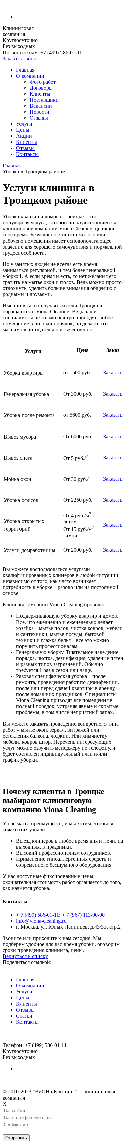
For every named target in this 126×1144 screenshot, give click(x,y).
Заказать (112, 372)
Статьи (24, 1016)
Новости (39, 112)
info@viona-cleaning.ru (41, 921)
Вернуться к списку (25, 956)
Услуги (24, 124)
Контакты (27, 154)
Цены (22, 130)
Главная (25, 70)
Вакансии (41, 106)
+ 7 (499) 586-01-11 (37, 915)
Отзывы (39, 118)
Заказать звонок (21, 58)
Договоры (41, 88)
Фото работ (43, 82)
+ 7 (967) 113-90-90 (83, 915)
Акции (24, 136)
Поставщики (44, 100)
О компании (30, 76)
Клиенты (40, 94)
